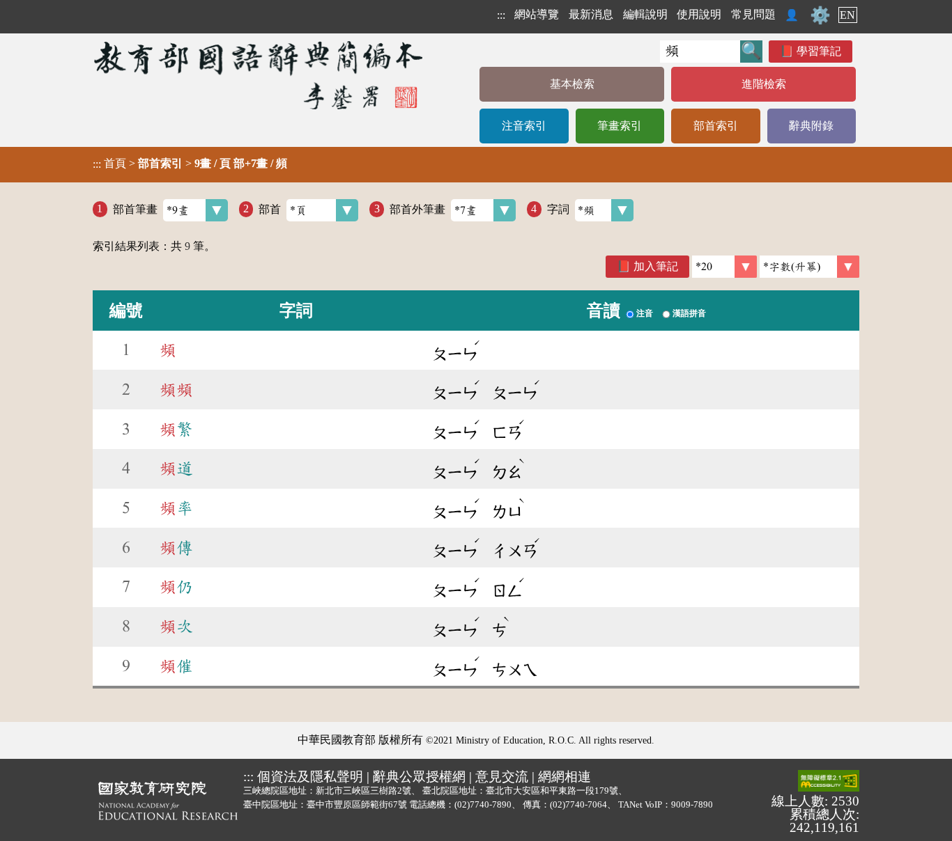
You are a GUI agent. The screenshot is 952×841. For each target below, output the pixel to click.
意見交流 (501, 776)
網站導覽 (536, 14)
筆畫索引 (619, 126)
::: (501, 15)
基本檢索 (572, 84)
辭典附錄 (811, 126)
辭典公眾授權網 (419, 776)
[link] (809, 267)
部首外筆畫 (417, 208)
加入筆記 (656, 266)
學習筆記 (819, 51)
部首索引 (715, 126)
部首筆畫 (135, 208)
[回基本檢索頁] (260, 74)
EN (847, 15)
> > (190, 163)
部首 (270, 208)
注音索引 (524, 126)
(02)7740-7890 (483, 804)
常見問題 (753, 14)
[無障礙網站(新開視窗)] (828, 782)
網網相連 (564, 776)
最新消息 (591, 14)
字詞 (558, 208)
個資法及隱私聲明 (310, 776)
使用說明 (699, 14)
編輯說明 (645, 14)
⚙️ (820, 15)
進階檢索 (764, 84)
